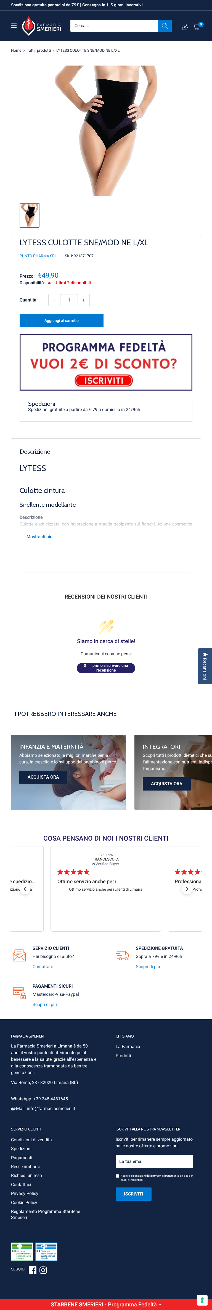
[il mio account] (185, 28)
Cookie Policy (24, 1202)
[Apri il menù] (14, 26)
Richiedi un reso (26, 1175)
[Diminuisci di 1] (54, 300)
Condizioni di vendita (31, 1139)
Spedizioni (21, 1148)
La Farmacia (128, 1046)
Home (16, 50)
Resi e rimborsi (25, 1166)
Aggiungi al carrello (61, 320)
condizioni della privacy (147, 1175)
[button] (106, 1304)
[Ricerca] (165, 26)
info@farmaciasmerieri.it (51, 1108)
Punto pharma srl (38, 256)
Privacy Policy (24, 1193)
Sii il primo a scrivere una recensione (106, 668)
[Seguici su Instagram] (43, 1271)
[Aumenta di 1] (83, 300)
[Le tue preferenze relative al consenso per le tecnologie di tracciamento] (202, 1300)
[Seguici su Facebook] (32, 1271)
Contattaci (43, 966)
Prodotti (123, 1055)
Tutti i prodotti (39, 50)
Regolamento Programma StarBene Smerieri (45, 1214)
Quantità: (29, 300)
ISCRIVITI (133, 1194)
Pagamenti (21, 1157)
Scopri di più (148, 966)
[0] (196, 26)
